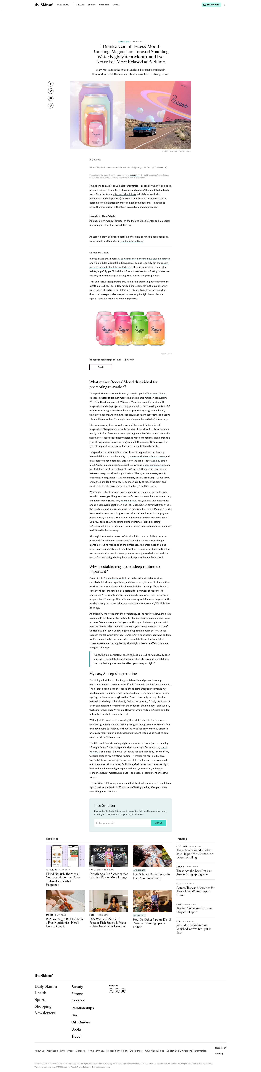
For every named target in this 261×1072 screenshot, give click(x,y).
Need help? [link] (220, 1047)
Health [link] (80, 5)
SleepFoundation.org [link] (153, 464)
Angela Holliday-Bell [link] (115, 577)
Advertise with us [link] (154, 1050)
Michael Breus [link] (129, 500)
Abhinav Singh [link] (159, 460)
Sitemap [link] (219, 1053)
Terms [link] (90, 1050)
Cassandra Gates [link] (156, 393)
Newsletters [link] (45, 1013)
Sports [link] (92, 5)
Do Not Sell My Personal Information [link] (186, 1050)
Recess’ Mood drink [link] (125, 194)
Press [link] (70, 1050)
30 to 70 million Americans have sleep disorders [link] (144, 258)
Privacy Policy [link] (82, 1067)
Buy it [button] (101, 367)
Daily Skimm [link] (63, 5)
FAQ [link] (62, 1050)
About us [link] (39, 1050)
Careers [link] (80, 1050)
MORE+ (116, 5)
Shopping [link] (104, 5)
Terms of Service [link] (98, 1067)
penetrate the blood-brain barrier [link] (147, 456)
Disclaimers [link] (136, 1050)
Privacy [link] (100, 1050)
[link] (44, 4)
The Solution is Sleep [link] (131, 240)
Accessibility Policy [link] (117, 1050)
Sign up (158, 823)
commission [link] (135, 175)
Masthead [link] (52, 1050)
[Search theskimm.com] (224, 5)
